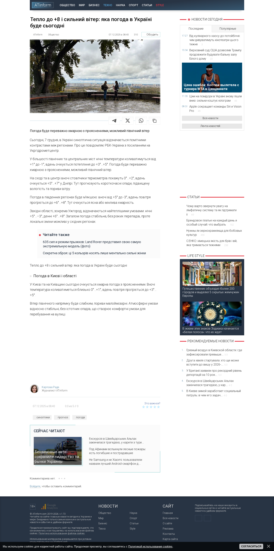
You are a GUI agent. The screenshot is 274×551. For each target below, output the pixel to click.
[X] (127, 121)
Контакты (169, 533)
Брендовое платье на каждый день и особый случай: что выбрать (211, 222)
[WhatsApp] (141, 121)
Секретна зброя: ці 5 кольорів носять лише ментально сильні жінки (94, 253)
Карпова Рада (50, 387)
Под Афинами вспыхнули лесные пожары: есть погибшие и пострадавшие (117, 451)
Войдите (35, 486)
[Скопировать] (154, 121)
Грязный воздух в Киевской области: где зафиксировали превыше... (214, 352)
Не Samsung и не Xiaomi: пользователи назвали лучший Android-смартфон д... (115, 461)
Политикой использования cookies (150, 546)
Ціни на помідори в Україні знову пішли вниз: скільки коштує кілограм (215, 98)
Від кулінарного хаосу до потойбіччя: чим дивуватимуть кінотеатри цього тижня (214, 40)
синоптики (43, 417)
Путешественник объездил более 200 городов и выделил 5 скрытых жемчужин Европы (210, 292)
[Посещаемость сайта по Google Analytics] (49, 506)
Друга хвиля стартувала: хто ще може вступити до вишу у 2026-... (212, 362)
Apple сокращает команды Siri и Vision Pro (215, 108)
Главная (168, 512)
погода (80, 417)
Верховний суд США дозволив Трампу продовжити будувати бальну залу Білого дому (215, 54)
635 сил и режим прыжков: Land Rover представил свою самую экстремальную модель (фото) (92, 244)
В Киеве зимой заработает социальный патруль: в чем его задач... (213, 393)
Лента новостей (210, 126)
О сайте (167, 523)
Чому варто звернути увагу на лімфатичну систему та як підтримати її (211, 210)
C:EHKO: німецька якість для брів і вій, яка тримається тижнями (211, 243)
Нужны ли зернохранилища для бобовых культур (214, 233)
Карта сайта (170, 539)
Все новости (210, 118)
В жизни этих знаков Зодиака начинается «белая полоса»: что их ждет (210, 330)
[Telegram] (114, 121)
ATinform (42, 5)
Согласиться (251, 546)
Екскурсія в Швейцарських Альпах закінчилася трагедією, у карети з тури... (116, 440)
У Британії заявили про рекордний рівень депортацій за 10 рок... (214, 373)
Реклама (168, 528)
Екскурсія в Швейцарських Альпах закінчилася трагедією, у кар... (210, 383)
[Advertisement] (95, 351)
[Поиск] (238, 5)
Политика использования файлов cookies (62, 533)
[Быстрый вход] (228, 5)
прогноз (63, 417)
